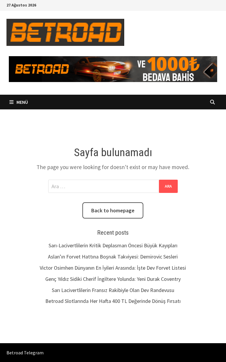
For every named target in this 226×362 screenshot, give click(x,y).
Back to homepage (112, 210)
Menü (22, 102)
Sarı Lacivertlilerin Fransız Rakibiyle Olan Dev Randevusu (113, 290)
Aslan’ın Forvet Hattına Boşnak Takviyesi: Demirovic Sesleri (113, 256)
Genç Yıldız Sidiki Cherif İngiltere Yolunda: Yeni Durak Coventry (113, 279)
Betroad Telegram (25, 353)
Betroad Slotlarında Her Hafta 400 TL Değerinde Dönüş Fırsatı (113, 301)
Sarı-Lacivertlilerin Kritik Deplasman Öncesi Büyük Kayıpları (113, 245)
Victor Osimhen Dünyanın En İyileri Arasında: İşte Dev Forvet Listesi (113, 267)
